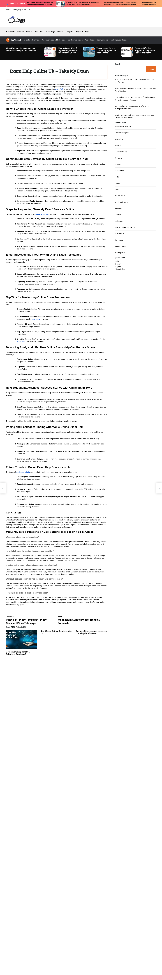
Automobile (10, 32)
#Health (27, 40)
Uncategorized (120, 253)
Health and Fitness (121, 202)
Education (61, 32)
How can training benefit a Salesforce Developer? (18, 653)
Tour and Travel (120, 246)
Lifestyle (118, 215)
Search (117, 64)
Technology (50, 32)
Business (20, 32)
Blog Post (79, 32)
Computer (118, 158)
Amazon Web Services (123, 126)
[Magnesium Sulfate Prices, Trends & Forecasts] (159, 488)
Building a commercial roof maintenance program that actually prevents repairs (97, 3)
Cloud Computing (121, 151)
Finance (117, 183)
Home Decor (119, 208)
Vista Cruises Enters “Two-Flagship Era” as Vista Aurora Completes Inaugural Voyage (106, 52)
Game (117, 189)
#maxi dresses (90, 40)
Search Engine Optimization (125, 227)
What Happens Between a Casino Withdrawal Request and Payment (21, 49)
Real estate (39, 32)
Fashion (29, 32)
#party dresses (102, 40)
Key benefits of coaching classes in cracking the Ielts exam (91, 632)
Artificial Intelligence (122, 133)
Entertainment (120, 170)
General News (120, 196)
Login (87, 32)
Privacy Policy (120, 269)
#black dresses (61, 40)
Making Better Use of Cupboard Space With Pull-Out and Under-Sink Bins (67, 51)
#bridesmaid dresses (75, 40)
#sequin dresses (48, 40)
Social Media (119, 234)
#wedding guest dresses (118, 40)
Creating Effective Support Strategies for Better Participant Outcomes (60, 3)
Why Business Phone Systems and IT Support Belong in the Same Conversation (136, 3)
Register (70, 32)
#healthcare (36, 40)
